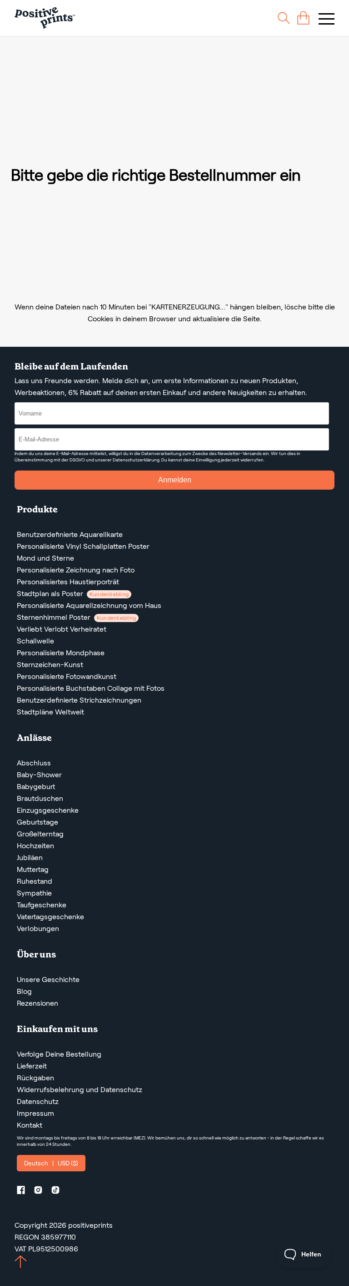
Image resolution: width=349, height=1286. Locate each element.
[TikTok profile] (59, 1191)
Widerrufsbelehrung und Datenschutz (79, 1090)
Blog (24, 991)
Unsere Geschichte (48, 979)
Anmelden (174, 480)
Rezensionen (37, 1003)
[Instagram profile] (42, 1191)
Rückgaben (35, 1078)
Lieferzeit (32, 1066)
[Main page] (45, 18)
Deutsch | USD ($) (51, 1163)
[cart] (303, 18)
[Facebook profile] (24, 1191)
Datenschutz (38, 1101)
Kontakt (29, 1125)
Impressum (35, 1113)
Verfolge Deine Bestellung (59, 1054)
